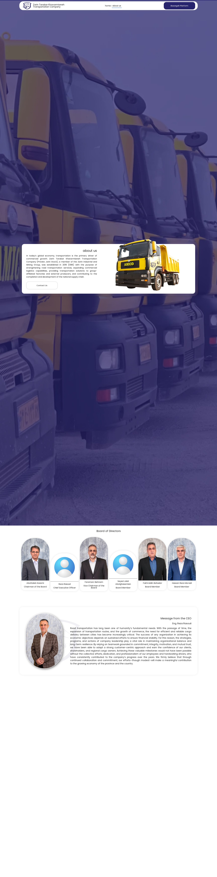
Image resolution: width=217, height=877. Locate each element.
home (108, 5)
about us (117, 5)
